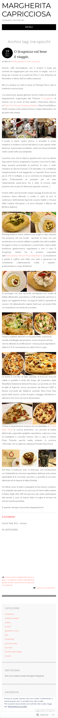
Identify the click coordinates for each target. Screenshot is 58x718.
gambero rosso (25, 61)
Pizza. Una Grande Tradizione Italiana (21, 105)
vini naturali (7, 585)
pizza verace (8, 582)
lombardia (9, 639)
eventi (14, 61)
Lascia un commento (45, 588)
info (6, 635)
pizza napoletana (26, 580)
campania (9, 614)
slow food (19, 582)
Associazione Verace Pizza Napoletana (24, 255)
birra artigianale (19, 577)
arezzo (8, 577)
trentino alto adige (13, 651)
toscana (36, 61)
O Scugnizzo (47, 98)
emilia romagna (12, 618)
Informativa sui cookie (17, 706)
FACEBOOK (12, 692)
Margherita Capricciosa (26, 9)
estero (8, 622)
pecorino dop (11, 643)
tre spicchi (29, 582)
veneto (8, 656)
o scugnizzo (11, 580)
